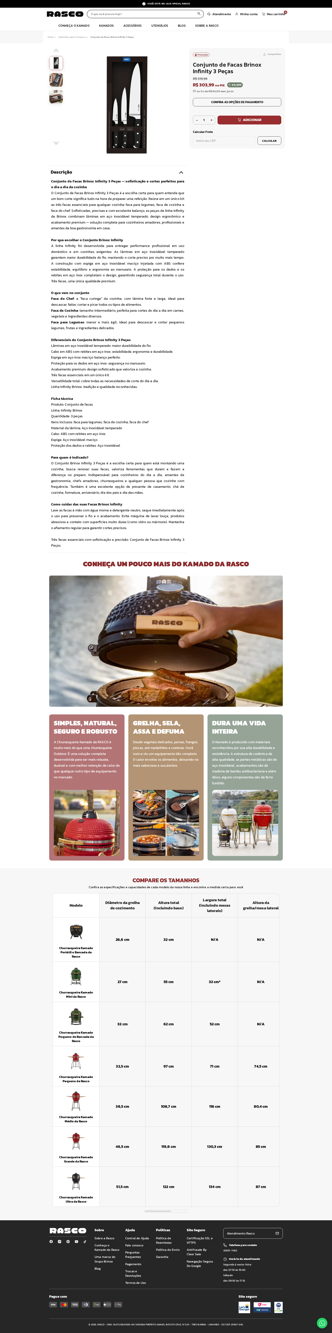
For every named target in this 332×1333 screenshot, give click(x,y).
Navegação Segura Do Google (200, 1263)
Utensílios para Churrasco (72, 37)
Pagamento (133, 1264)
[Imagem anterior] (56, 50)
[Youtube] (76, 1242)
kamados (106, 25)
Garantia (162, 1256)
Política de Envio (168, 1249)
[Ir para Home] (65, 14)
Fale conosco (134, 1245)
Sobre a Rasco (104, 1238)
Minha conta (249, 14)
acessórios (132, 25)
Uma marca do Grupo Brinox (105, 1258)
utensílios (159, 25)
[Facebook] (51, 1242)
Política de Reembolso (164, 1240)
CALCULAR (269, 140)
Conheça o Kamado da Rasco (107, 1247)
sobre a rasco (206, 25)
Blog (98, 1268)
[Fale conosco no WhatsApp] (322, 1323)
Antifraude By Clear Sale (197, 1251)
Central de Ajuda (137, 1238)
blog (182, 25)
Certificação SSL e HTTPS (200, 1240)
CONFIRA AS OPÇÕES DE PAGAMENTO (237, 102)
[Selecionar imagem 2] (56, 80)
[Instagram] (59, 1242)
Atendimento (221, 14)
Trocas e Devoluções (133, 1273)
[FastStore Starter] (68, 1230)
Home (51, 37)
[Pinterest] (68, 1242)
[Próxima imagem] (56, 143)
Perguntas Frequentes (133, 1254)
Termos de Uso (135, 1282)
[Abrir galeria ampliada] (127, 105)
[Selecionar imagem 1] (56, 63)
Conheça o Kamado (74, 25)
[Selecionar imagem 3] (56, 97)
